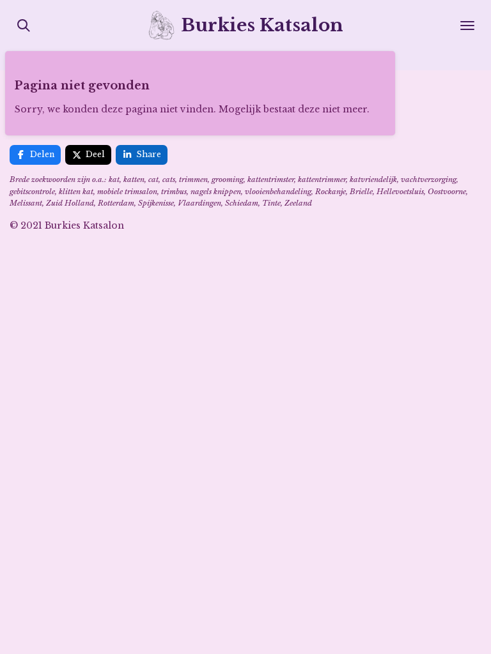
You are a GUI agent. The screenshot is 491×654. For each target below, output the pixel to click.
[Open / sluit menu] (467, 26)
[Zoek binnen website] (24, 26)
